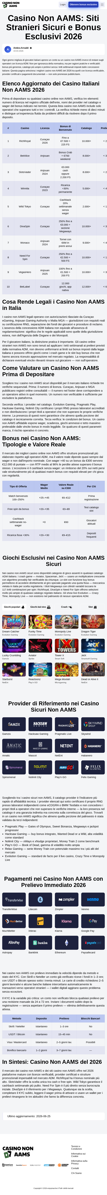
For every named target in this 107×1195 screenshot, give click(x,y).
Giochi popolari (12, 607)
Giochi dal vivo (38, 607)
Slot (90, 607)
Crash (64, 607)
